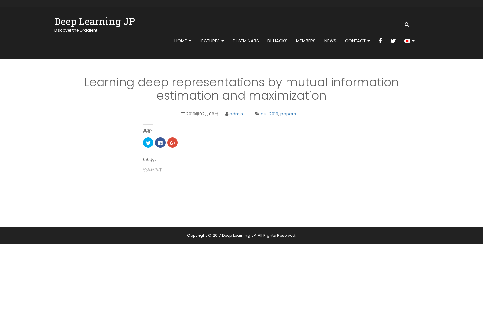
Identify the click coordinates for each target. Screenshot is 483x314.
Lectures (210, 41)
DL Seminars (246, 41)
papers (288, 114)
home (181, 41)
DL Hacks (277, 41)
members (306, 41)
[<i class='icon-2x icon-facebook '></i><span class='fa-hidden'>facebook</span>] (380, 41)
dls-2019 (269, 114)
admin (236, 114)
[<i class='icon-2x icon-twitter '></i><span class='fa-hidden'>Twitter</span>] (393, 41)
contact (356, 41)
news (330, 41)
